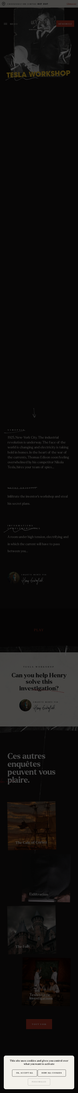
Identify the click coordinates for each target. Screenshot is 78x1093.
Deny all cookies (52, 1073)
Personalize (39, 1082)
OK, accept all (24, 1073)
